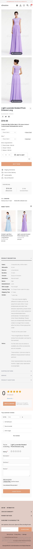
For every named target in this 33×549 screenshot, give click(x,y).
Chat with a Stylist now (20, 200)
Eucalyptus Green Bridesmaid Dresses (22, 540)
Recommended (8, 426)
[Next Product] (30, 108)
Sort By (4, 417)
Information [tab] (8, 507)
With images (8, 430)
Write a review (9, 403)
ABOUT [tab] (3, 507)
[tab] (16, 258)
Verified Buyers (8, 422)
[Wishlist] (23, 5)
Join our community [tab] (7, 511)
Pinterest (9, 116)
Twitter (5, 116)
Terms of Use (10, 534)
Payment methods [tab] (6, 515)
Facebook (2, 116)
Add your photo (7, 479)
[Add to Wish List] (29, 159)
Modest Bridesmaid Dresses (11, 537)
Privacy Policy (17, 534)
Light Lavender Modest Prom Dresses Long (23, 235)
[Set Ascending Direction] (22, 417)
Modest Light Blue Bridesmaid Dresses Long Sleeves (7, 235)
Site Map (24, 534)
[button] (31, 206)
